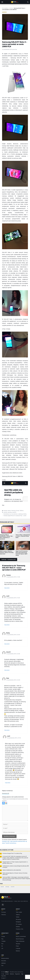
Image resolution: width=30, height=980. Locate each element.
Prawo (17, 946)
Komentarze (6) (5, 793)
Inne (2, 955)
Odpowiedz (7, 588)
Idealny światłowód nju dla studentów (12, 870)
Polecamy (3, 914)
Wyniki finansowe (20, 938)
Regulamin (17, 973)
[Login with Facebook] (3, 803)
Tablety (17, 917)
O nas (2, 973)
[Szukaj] (27, 2)
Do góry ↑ (3, 978)
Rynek (17, 933)
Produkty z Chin (19, 929)
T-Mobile (3, 941)
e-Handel (18, 948)
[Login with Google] (6, 803)
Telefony (22, 510)
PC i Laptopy (19, 924)
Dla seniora (18, 919)
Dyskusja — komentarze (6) (9, 559)
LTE (2, 948)
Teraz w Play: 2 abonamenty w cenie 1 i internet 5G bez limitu (23, 536)
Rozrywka (3, 960)
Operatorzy (5, 933)
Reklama (18, 950)
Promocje (3, 912)
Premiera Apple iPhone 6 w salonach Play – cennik (15, 515)
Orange (3, 936)
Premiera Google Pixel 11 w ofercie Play (12, 853)
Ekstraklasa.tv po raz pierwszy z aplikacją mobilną (15, 514)
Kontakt (7, 973)
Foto (2, 965)
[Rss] (2, 904)
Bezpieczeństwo (5, 958)
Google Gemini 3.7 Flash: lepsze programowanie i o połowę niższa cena (15, 862)
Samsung (13, 510)
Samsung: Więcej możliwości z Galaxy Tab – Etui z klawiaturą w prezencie (6, 537)
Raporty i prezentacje (21, 936)
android (5, 512)
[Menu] (2, 2)
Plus (2, 943)
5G (2, 946)
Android (11, 8)
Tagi (22, 973)
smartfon (14, 512)
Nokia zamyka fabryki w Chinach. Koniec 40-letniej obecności (6, 553)
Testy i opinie (19, 912)
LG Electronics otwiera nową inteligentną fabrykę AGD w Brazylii (16, 866)
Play (2, 938)
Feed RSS (3, 975)
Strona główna (5, 8)
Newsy (9, 510)
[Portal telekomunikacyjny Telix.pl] (15, 2)
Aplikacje (3, 963)
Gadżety (18, 926)
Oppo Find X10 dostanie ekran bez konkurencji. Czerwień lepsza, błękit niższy (22, 553)
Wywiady (18, 943)
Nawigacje (18, 921)
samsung (10, 512)
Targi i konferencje (20, 941)
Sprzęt (17, 510)
